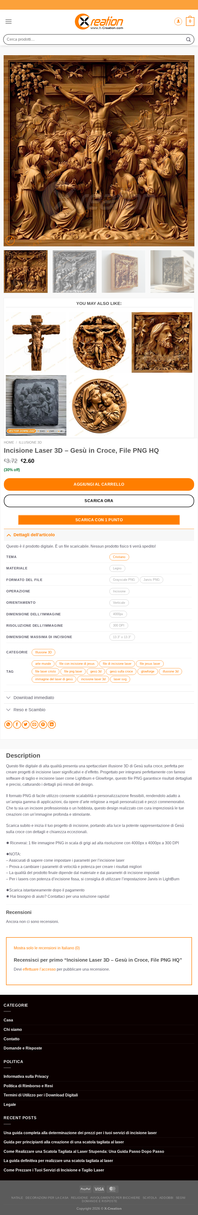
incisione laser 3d (93, 679)
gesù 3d (95, 671)
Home (9, 442)
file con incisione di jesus (77, 663)
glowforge (147, 671)
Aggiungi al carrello (99, 484)
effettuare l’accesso (39, 969)
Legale (10, 1104)
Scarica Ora (99, 501)
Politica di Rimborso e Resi (28, 1086)
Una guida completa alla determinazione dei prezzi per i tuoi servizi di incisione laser (80, 1133)
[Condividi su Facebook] (17, 725)
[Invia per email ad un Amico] (34, 725)
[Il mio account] (178, 21)
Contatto (12, 1039)
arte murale (43, 663)
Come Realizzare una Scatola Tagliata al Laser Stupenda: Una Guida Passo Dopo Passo (84, 1151)
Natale (17, 1198)
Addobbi (166, 1198)
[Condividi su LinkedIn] (52, 725)
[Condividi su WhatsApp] (8, 725)
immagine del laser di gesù (54, 679)
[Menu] (8, 21)
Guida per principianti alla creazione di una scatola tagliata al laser (64, 1142)
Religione (79, 1198)
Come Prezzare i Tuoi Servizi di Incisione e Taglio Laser (54, 1170)
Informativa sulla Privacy (26, 1076)
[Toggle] (8, 534)
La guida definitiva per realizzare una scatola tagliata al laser (58, 1161)
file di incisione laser (117, 663)
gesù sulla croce (121, 671)
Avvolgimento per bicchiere (115, 1198)
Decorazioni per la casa (47, 1198)
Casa (8, 1020)
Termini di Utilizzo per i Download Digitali (41, 1095)
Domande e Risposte (23, 1048)
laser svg (120, 679)
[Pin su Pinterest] (43, 725)
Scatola (150, 1198)
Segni (180, 1198)
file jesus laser (150, 663)
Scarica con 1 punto (99, 520)
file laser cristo (45, 671)
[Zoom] (10, 240)
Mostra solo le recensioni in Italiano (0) (47, 948)
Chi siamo (13, 1029)
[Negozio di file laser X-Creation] (99, 21)
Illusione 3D (30, 442)
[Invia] (188, 39)
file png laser (73, 671)
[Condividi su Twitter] (26, 725)
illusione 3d (170, 671)
